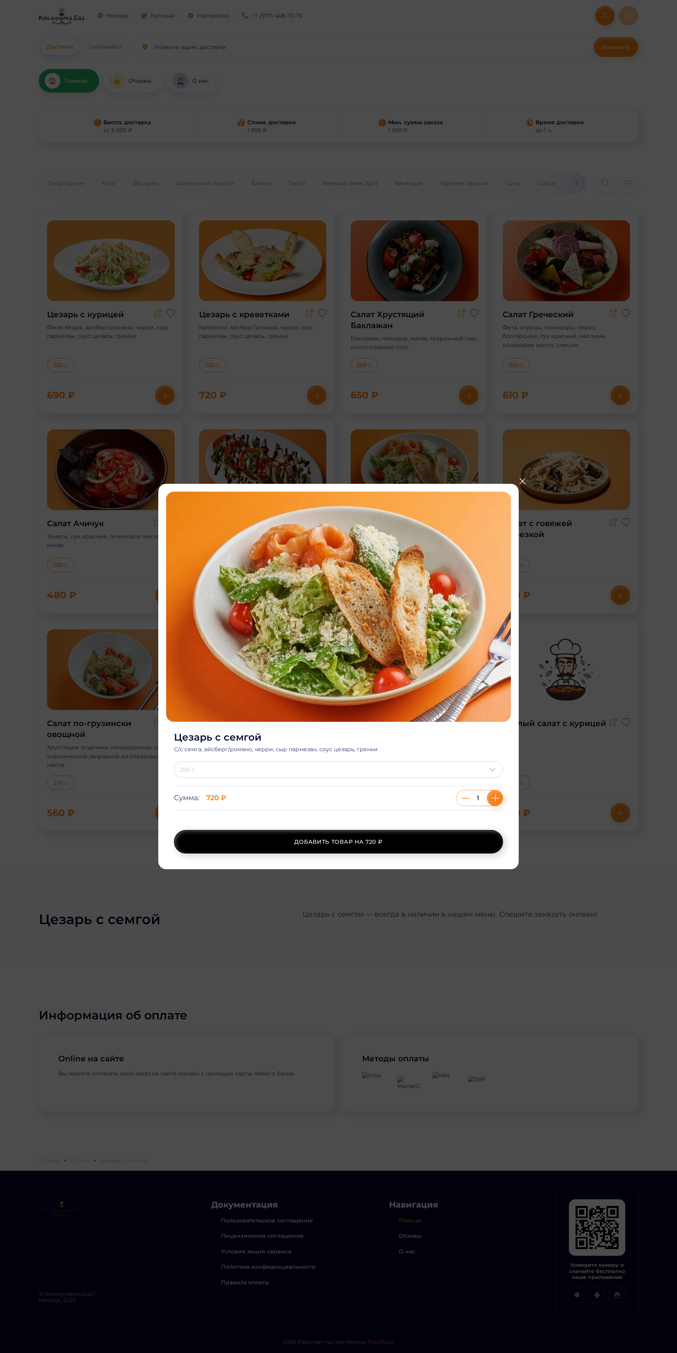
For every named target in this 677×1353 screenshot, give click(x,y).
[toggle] (494, 769)
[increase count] (495, 798)
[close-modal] (522, 481)
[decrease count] (466, 798)
